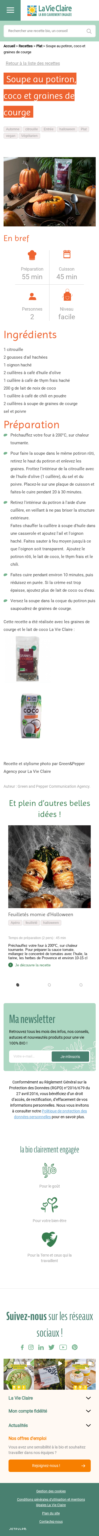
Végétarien (29, 136)
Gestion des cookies (51, 1491)
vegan (10, 136)
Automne (13, 129)
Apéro (15, 923)
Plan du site (51, 1513)
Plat (39, 46)
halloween (67, 129)
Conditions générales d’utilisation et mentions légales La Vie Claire (51, 1502)
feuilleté (31, 923)
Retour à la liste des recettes (33, 63)
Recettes (26, 46)
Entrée (49, 129)
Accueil (9, 46)
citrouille (31, 129)
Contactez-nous (51, 1522)
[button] (18, 985)
